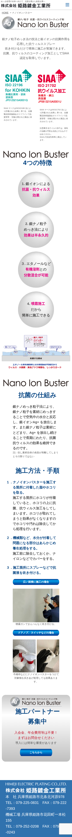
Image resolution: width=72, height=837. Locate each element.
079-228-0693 (61, 4)
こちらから (36, 752)
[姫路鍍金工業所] (25, 5)
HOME (5, 12)
